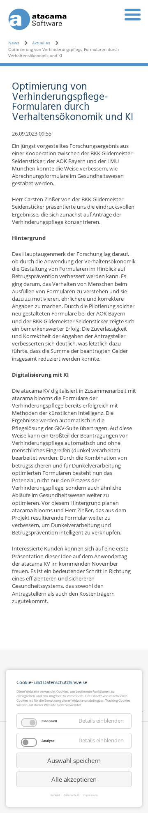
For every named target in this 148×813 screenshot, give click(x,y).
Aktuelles (41, 43)
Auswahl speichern (74, 760)
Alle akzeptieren (74, 779)
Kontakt (55, 795)
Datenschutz (71, 795)
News (13, 43)
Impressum (90, 795)
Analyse (48, 740)
